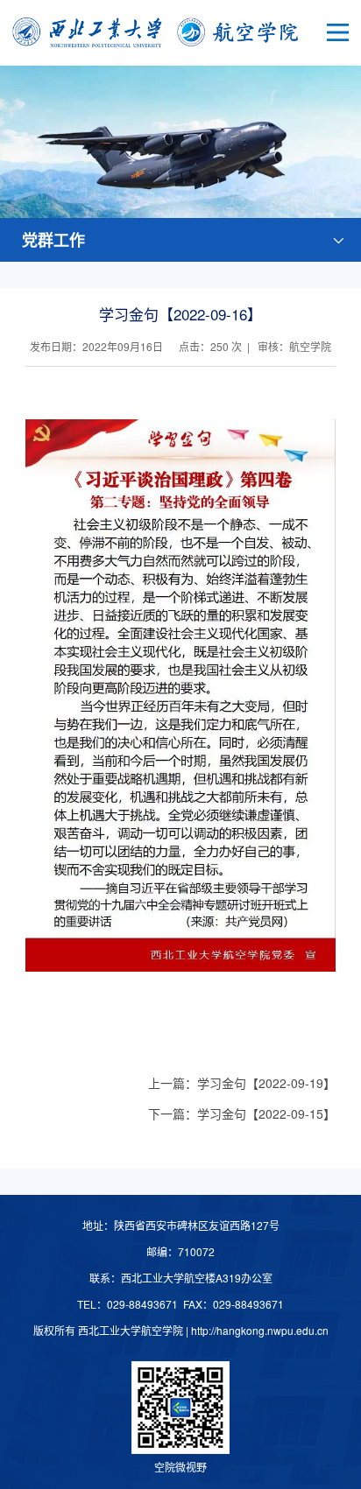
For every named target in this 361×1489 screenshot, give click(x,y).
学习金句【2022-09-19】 (266, 1083)
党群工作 (53, 239)
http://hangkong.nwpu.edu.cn (260, 1330)
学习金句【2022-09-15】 (266, 1113)
